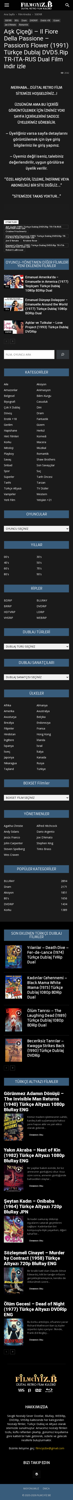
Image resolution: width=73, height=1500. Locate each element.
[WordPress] (36, 1474)
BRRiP (8, 606)
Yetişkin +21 (44, 500)
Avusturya (10, 717)
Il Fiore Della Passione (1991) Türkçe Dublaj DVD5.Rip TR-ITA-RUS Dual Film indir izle (36, 236)
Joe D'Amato (12, 240)
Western (42, 494)
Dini (39, 407)
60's (6, 568)
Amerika (9, 711)
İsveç (7, 751)
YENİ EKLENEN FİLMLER (36, 266)
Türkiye (41, 769)
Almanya (42, 705)
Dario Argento (46, 831)
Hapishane (10, 430)
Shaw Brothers (46, 459)
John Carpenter (13, 843)
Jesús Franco (12, 837)
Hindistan (10, 734)
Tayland (9, 769)
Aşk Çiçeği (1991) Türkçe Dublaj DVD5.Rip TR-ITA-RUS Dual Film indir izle (33, 227)
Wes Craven (11, 855)
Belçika (41, 717)
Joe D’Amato (10, 24)
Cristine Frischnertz (16, 231)
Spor (7, 471)
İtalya (40, 751)
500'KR (38, 14)
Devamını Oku (36, 1135)
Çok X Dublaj (12, 407)
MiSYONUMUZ (31, 1488)
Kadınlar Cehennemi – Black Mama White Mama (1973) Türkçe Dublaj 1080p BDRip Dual (47, 987)
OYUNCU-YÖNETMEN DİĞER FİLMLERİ (37, 262)
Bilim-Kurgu (44, 396)
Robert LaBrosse (14, 249)
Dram (24, 20)
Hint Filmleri (11, 436)
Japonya (9, 757)
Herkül (41, 430)
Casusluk (42, 401)
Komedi (41, 436)
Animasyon (44, 390)
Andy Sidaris (11, 831)
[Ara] (62, 354)
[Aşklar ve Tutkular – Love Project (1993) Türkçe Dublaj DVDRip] (13, 327)
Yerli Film (9, 500)
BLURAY (42, 600)
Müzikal (41, 448)
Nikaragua (10, 763)
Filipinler (9, 728)
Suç (39, 471)
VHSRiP (8, 618)
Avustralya (43, 711)
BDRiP (8, 600)
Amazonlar (11, 390)
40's (6, 562)
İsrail (39, 746)
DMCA (46, 1488)
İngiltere (9, 740)
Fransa (41, 728)
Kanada (41, 757)
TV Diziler (42, 488)
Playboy (9, 453)
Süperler (9, 477)
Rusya (40, 763)
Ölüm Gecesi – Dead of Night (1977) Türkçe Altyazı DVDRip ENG (35, 1309)
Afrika (7, 705)
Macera (41, 442)
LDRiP (40, 612)
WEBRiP (42, 618)
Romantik (23, 24)
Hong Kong (44, 734)
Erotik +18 (45, 20)
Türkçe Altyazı (12, 488)
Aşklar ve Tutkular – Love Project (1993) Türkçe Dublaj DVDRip (46, 327)
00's (6, 557)
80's (6, 574)
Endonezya (43, 722)
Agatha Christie (13, 826)
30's (39, 557)
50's (39, 562)
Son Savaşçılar (46, 465)
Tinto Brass (44, 849)
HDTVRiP (9, 612)
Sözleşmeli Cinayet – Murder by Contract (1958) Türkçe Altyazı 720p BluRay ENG (34, 1258)
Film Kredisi (24, 14)
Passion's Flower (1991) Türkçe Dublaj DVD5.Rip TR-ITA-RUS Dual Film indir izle (35, 245)
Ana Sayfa (9, 14)
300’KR (8, 332)
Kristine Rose (30, 240)
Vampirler (10, 494)
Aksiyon (41, 384)
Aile (6, 384)
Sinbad (8, 465)
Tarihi (7, 482)
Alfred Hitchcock (47, 826)
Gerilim (8, 425)
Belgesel (9, 396)
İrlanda (41, 740)
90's (16, 20)
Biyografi (9, 401)
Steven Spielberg (14, 849)
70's (7, 286)
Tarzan (41, 482)
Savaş (7, 459)
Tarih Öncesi (44, 477)
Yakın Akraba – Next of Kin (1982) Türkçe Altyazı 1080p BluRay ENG (34, 1155)
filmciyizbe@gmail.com (50, 1448)
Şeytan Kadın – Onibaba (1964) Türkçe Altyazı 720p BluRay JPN (33, 1206)
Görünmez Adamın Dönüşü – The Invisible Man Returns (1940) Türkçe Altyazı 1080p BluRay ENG (34, 1101)
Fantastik (42, 419)
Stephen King (45, 843)
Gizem (56, 20)
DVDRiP (33, 20)
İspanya (9, 746)
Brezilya (9, 722)
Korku (7, 442)
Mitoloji (8, 448)
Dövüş (8, 413)
